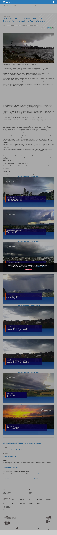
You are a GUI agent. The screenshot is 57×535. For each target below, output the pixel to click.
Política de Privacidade (41, 266)
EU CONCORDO (28, 269)
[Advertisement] (28, 532)
